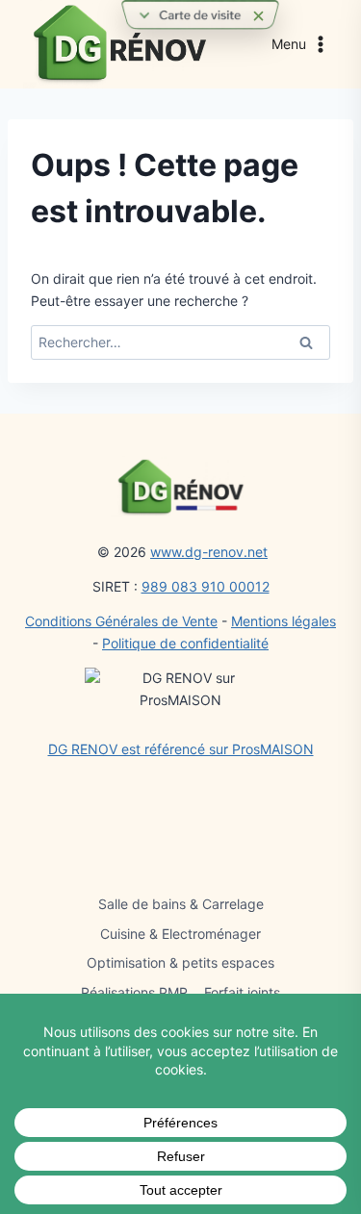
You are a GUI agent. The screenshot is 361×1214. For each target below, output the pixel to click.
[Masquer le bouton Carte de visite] (258, 19)
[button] (199, 15)
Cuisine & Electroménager (180, 933)
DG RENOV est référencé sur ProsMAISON (181, 749)
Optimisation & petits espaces (180, 962)
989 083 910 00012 (206, 586)
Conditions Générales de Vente (121, 621)
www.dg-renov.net (209, 552)
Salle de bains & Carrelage (181, 904)
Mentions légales (283, 621)
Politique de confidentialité (185, 643)
